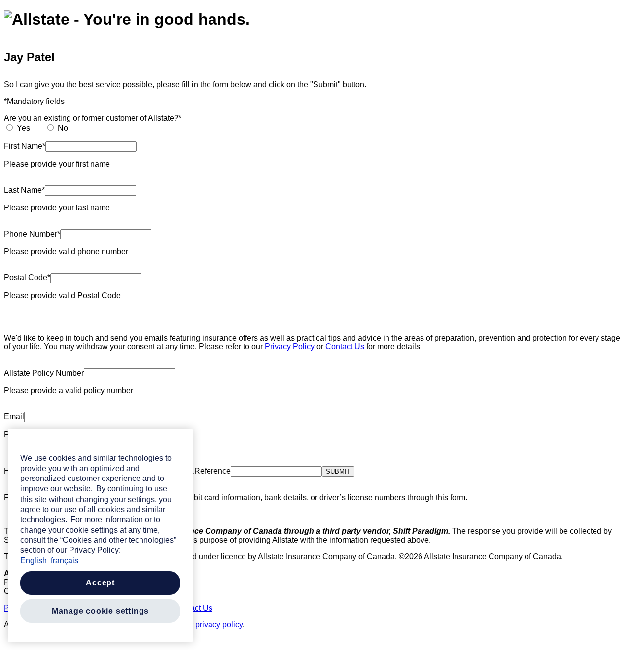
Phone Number (30, 234)
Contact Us (344, 346)
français (64, 560)
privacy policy (219, 624)
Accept (100, 583)
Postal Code (25, 278)
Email (14, 416)
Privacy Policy (290, 346)
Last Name (23, 190)
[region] (100, 535)
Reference (212, 471)
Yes (23, 128)
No (63, 128)
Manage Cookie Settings (100, 611)
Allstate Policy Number (44, 373)
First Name (23, 146)
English (33, 560)
